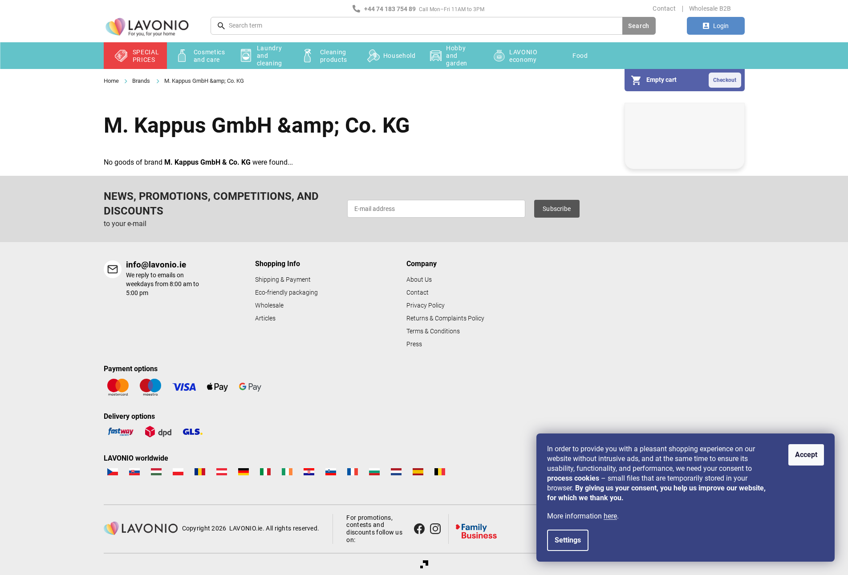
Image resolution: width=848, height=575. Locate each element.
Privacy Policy (425, 305)
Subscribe (557, 208)
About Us (419, 279)
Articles (265, 318)
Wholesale (269, 305)
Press (414, 344)
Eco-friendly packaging (286, 292)
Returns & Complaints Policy (445, 318)
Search (638, 25)
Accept (806, 454)
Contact (664, 8)
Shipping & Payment (283, 279)
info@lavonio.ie (156, 264)
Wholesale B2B (710, 8)
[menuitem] (135, 55)
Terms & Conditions (433, 331)
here (610, 516)
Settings (568, 540)
